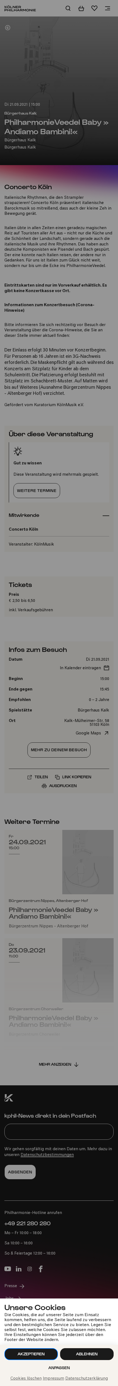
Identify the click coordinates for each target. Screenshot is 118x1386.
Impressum (53, 1379)
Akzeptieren (31, 1353)
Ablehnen (87, 1353)
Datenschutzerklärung (86, 1379)
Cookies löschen (26, 1379)
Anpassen (59, 1367)
